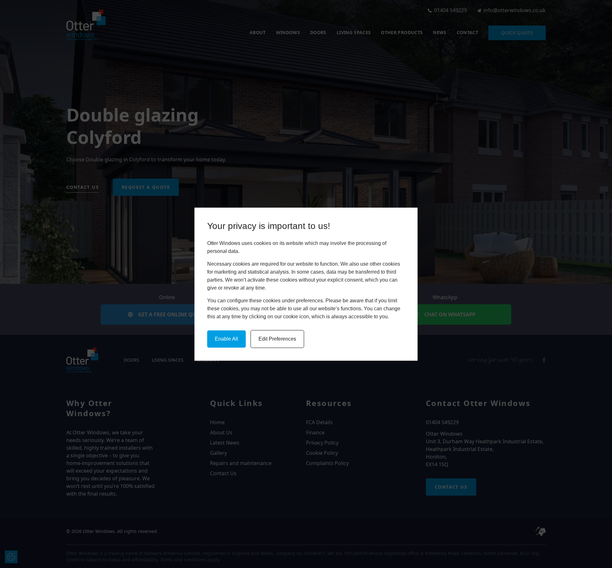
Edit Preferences (277, 339)
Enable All (226, 339)
